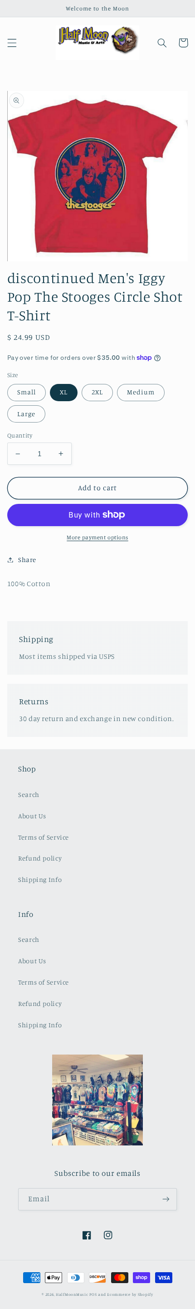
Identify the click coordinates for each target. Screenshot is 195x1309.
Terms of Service (43, 837)
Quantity (19, 435)
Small (26, 392)
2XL (97, 392)
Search (28, 794)
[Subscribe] (166, 1199)
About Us (32, 816)
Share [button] (27, 559)
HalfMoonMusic (72, 1294)
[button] (11, 42)
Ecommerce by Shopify (130, 1294)
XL (64, 392)
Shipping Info (40, 879)
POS (93, 1294)
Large (26, 414)
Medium (141, 392)
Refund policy (40, 858)
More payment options (97, 537)
